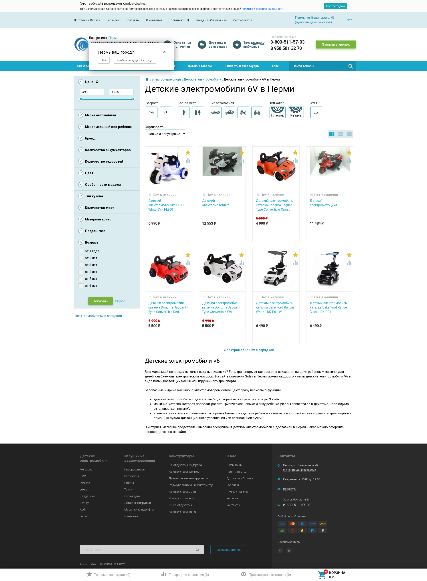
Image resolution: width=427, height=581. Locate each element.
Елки (275, 66)
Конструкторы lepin (182, 498)
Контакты (132, 20)
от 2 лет (91, 258)
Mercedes (86, 469)
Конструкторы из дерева (185, 465)
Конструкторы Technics (184, 471)
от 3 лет (91, 265)
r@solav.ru (289, 488)
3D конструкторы (180, 505)
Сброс (120, 301)
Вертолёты (131, 476)
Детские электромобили (202, 79)
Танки (128, 489)
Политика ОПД (179, 20)
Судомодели (132, 496)
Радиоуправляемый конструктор (191, 485)
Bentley (84, 502)
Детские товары (200, 66)
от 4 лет (91, 272)
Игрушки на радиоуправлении (139, 458)
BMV (83, 476)
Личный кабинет (237, 491)
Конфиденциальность (112, 564)
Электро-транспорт (166, 79)
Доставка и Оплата (87, 20)
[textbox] (322, 66)
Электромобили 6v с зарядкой (98, 316)
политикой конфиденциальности (262, 8)
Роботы (129, 482)
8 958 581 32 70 (286, 48)
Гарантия (113, 20)
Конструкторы (181, 456)
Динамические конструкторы (188, 478)
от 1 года (92, 251)
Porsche (85, 482)
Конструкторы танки (183, 511)
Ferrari (84, 516)
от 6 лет (91, 286)
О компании (154, 20)
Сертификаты (242, 20)
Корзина (232, 498)
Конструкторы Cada (182, 491)
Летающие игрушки (137, 502)
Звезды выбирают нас (211, 20)
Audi (83, 509)
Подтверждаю (335, 6)
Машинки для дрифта (139, 509)
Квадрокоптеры (134, 469)
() (108, 574)
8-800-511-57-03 (287, 42)
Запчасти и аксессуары (242, 66)
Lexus (83, 489)
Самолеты (131, 516)
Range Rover (88, 496)
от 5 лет (91, 279)
